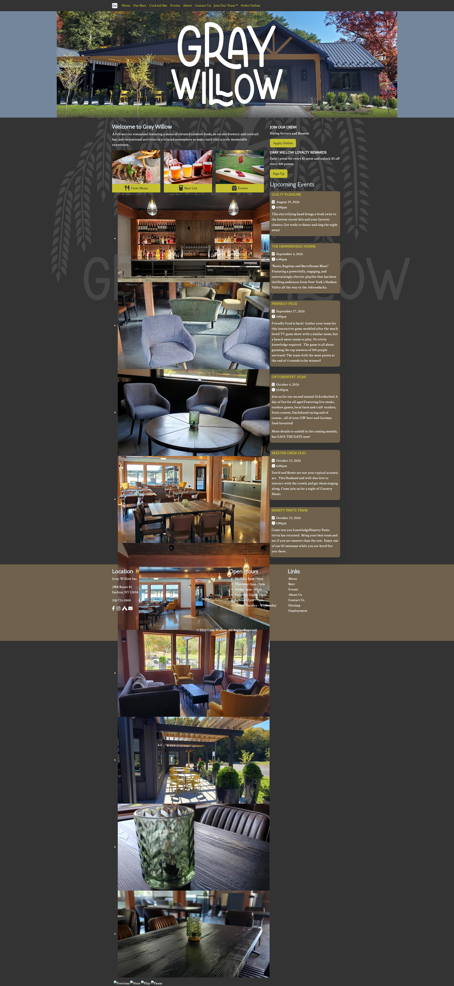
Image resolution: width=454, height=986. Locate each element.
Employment (297, 610)
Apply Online (283, 143)
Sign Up (278, 173)
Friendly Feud (284, 304)
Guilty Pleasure (286, 194)
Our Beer (139, 5)
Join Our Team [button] (224, 5)
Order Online (250, 5)
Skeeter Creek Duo (289, 453)
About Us (295, 594)
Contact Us (203, 5)
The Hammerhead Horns (293, 246)
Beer (291, 584)
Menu (126, 5)
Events (175, 5)
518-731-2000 (121, 600)
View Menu (138, 188)
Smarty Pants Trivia (290, 510)
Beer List (190, 188)
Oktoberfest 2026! (289, 377)
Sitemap (294, 605)
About (187, 5)
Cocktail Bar (158, 5)
